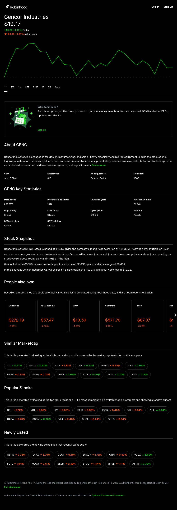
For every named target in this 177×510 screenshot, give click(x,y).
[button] (5, 88)
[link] (155, 7)
